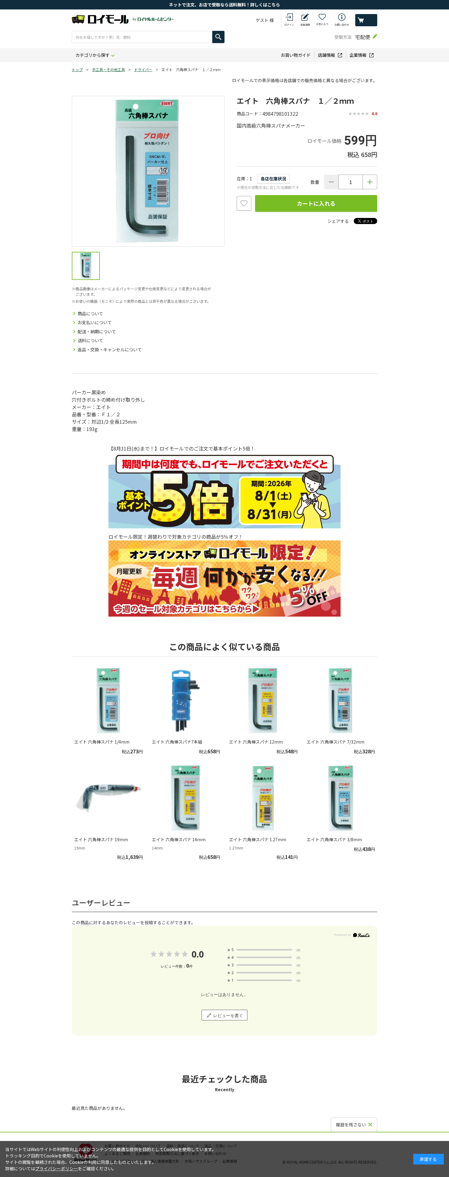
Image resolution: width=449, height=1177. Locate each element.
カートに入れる (316, 203)
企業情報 (358, 55)
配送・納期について (97, 331)
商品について (90, 313)
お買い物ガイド (296, 55)
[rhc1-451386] (86, 266)
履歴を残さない (351, 1124)
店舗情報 (326, 55)
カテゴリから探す (92, 55)
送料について (90, 340)
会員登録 (305, 24)
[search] (218, 37)
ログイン (289, 24)
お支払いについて (95, 322)
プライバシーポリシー (56, 1168)
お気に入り (322, 24)
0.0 (197, 954)
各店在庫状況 (273, 179)
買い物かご (366, 20)
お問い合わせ (341, 24)
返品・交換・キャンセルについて (110, 349)
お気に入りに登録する (244, 203)
